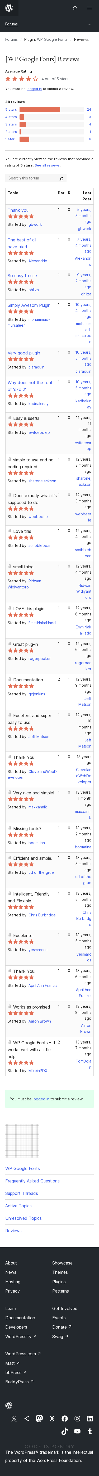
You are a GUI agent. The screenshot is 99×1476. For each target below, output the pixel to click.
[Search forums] (61, 178)
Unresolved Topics (23, 1218)
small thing (23, 566)
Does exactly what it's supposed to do (32, 499)
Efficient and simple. (32, 858)
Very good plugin (24, 353)
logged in (34, 89)
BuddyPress (19, 1381)
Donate (62, 1327)
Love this (22, 531)
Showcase (62, 1263)
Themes (60, 1272)
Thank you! (19, 210)
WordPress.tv (21, 1336)
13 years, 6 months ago (83, 976)
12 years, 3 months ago (83, 465)
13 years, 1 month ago (83, 798)
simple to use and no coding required (31, 463)
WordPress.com (23, 1353)
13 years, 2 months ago (83, 834)
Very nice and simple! (33, 792)
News (10, 1272)
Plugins (59, 1281)
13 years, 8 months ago (83, 1012)
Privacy (12, 1291)
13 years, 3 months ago (83, 863)
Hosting (12, 1281)
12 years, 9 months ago (83, 685)
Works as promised (31, 1007)
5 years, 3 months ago (83, 215)
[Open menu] (90, 8)
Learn (10, 1308)
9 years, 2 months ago (83, 281)
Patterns (60, 1291)
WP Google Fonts (52, 39)
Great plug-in (25, 644)
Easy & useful (26, 418)
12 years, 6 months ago (83, 614)
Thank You (23, 757)
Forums (11, 24)
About (11, 1263)
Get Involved (65, 1308)
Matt (12, 1363)
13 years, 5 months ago (83, 899)
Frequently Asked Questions (32, 1181)
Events (59, 1317)
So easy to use (22, 275)
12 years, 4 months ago (83, 536)
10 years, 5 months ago (83, 358)
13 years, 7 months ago (83, 1048)
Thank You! (24, 971)
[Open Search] (74, 8)
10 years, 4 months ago (83, 310)
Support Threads (21, 1193)
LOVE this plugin (28, 608)
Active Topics (18, 1205)
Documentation (28, 679)
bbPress (16, 1372)
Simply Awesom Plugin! (29, 305)
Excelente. (23, 935)
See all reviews (47, 165)
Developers (16, 1327)
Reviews (13, 1230)
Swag (60, 1336)
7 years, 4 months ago (83, 245)
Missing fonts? (27, 828)
